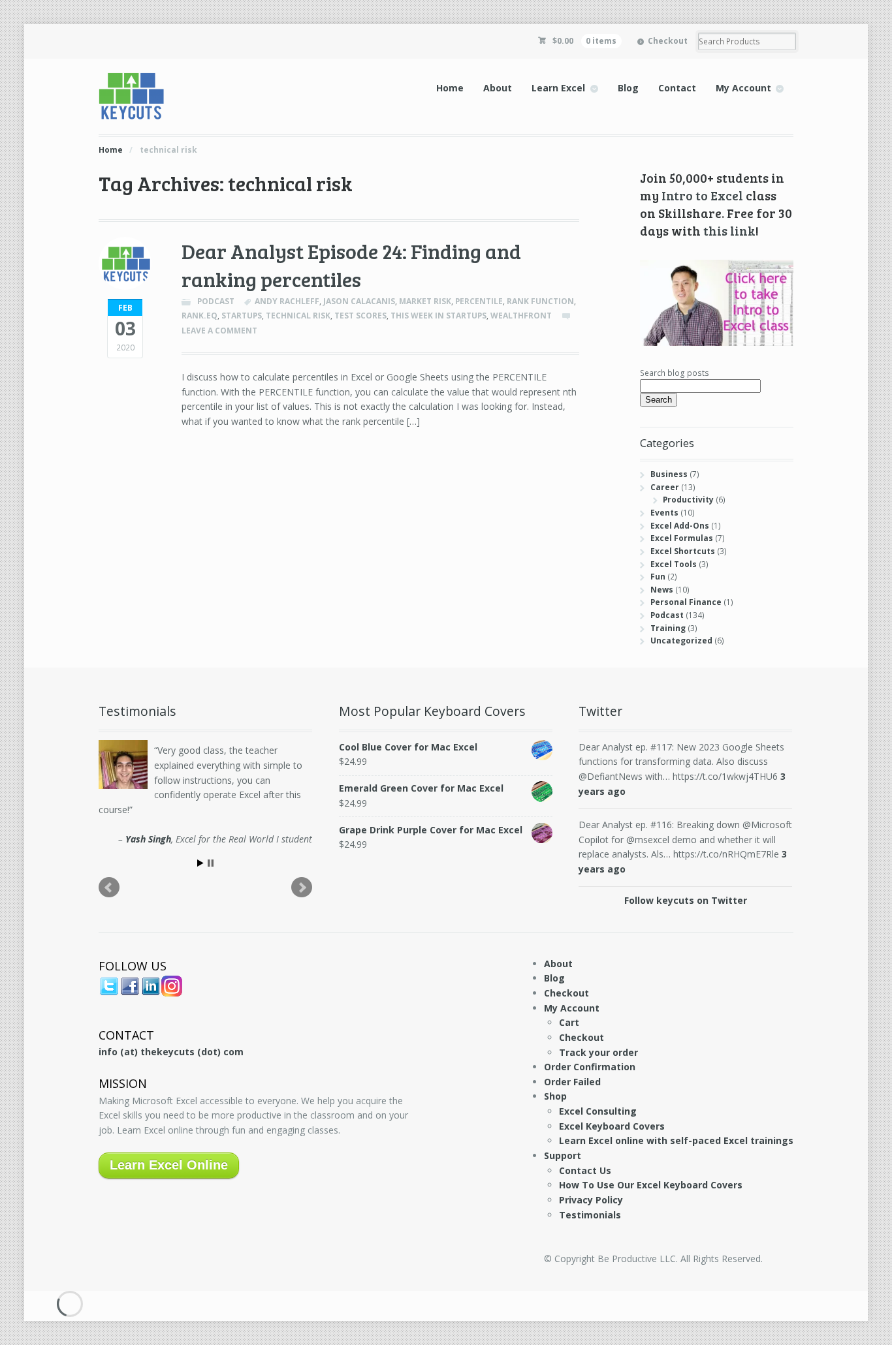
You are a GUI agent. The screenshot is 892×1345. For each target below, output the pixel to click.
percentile (479, 301)
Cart (569, 1022)
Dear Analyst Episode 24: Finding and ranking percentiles (351, 265)
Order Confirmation (589, 1066)
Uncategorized (681, 640)
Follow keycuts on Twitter (685, 900)
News (661, 589)
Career (664, 487)
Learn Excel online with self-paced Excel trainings (676, 1140)
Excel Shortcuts (682, 551)
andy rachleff (287, 301)
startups (241, 315)
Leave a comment (219, 330)
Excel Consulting (598, 1111)
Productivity (688, 499)
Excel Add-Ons (679, 525)
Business (669, 474)
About (497, 88)
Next (301, 887)
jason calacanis (359, 301)
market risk (425, 301)
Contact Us (585, 1170)
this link (729, 230)
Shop (555, 1096)
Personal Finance (686, 602)
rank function (540, 301)
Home (450, 88)
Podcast (215, 301)
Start (200, 863)
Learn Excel (558, 88)
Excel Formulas (681, 538)
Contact (677, 88)
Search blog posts (674, 373)
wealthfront (521, 315)
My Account (743, 88)
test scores (360, 315)
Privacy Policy (591, 1200)
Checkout (668, 40)
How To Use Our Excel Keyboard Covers (650, 1185)
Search (658, 400)
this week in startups (438, 315)
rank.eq (199, 315)
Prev (109, 887)
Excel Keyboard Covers (612, 1126)
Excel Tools (673, 564)
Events (664, 512)
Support (562, 1155)
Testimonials (590, 1215)
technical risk (298, 315)
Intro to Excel (702, 195)
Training (668, 628)
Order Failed (572, 1081)
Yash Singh (148, 839)
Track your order (598, 1052)
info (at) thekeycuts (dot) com (171, 1051)
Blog (628, 88)
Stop (211, 863)
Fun (657, 576)
